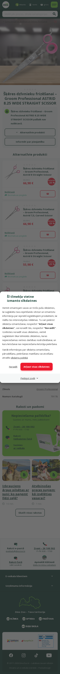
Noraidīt (13, 366)
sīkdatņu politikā (19, 357)
